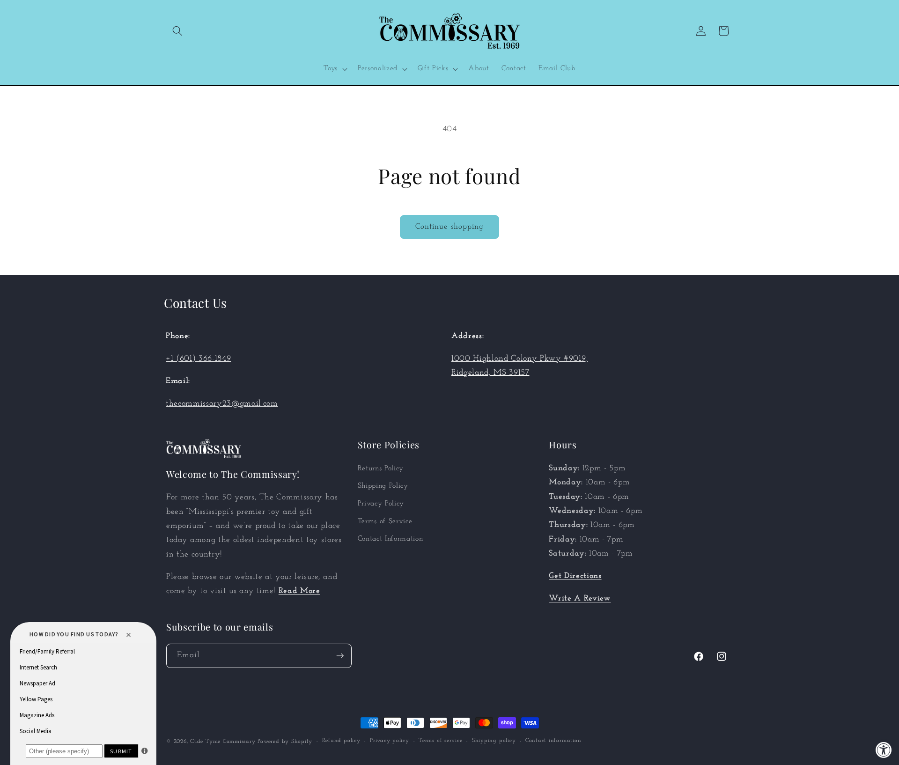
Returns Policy (381, 468)
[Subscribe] (340, 656)
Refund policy (341, 741)
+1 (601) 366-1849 (198, 359)
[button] (177, 31)
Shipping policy (494, 741)
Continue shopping (449, 226)
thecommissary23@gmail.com (222, 404)
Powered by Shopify (285, 741)
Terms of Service (385, 521)
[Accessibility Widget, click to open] (883, 749)
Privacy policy (389, 741)
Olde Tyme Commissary (222, 741)
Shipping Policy (383, 486)
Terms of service (440, 741)
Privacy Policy (381, 503)
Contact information (553, 741)
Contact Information (390, 538)
